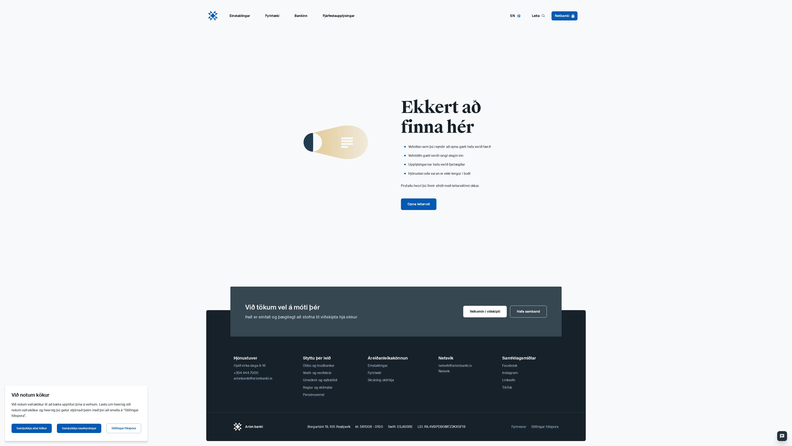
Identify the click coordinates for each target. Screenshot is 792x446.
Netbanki (562, 16)
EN (512, 16)
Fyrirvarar (519, 427)
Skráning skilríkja (381, 380)
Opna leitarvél (419, 204)
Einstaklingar (378, 365)
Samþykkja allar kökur (31, 428)
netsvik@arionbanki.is (455, 365)
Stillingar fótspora (124, 428)
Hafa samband (528, 311)
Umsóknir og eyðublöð (320, 380)
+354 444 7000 (246, 373)
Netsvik (444, 371)
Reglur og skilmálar (318, 387)
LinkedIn (508, 380)
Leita (536, 16)
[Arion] (213, 16)
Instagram (510, 373)
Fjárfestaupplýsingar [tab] (339, 16)
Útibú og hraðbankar (319, 365)
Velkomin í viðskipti (485, 311)
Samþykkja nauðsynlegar (79, 428)
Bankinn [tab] (301, 16)
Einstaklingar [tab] (240, 16)
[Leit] (782, 436)
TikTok (507, 387)
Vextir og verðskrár (317, 373)
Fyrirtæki (374, 373)
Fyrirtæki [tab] (272, 16)
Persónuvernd (313, 395)
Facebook (509, 365)
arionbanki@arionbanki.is (253, 378)
